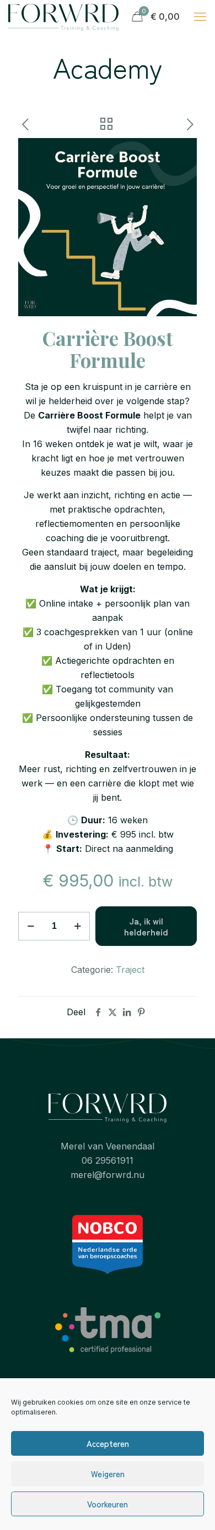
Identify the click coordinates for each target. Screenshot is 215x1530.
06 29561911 (107, 1160)
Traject (130, 969)
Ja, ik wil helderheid (146, 926)
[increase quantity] (77, 926)
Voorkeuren (107, 1504)
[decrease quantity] (30, 926)
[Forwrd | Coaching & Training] (63, 16)
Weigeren (108, 1473)
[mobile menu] (200, 16)
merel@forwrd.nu (107, 1174)
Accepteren (108, 1443)
